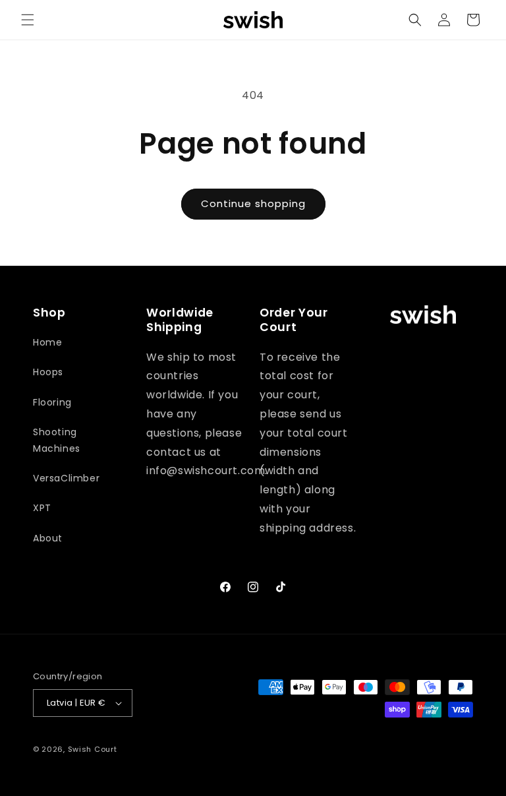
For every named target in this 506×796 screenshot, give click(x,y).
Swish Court (92, 749)
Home (47, 342)
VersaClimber (66, 478)
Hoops (48, 372)
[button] (27, 19)
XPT (42, 507)
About (48, 538)
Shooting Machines (56, 440)
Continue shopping (253, 203)
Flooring (52, 402)
